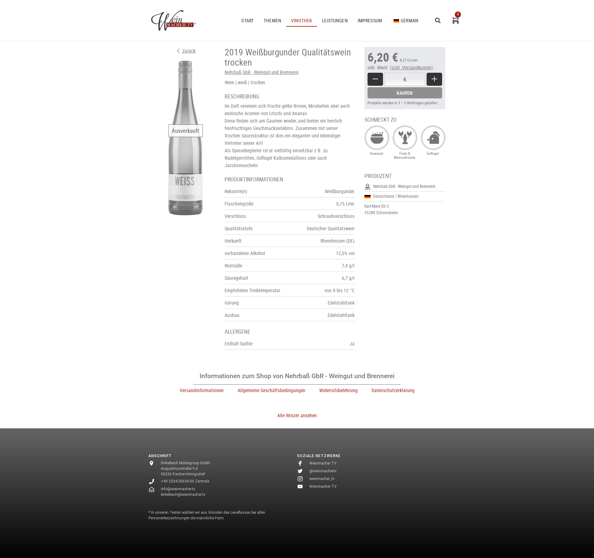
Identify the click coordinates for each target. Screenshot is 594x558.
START (247, 20)
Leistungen (335, 20)
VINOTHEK (301, 20)
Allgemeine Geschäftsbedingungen (271, 390)
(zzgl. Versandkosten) (411, 67)
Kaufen (405, 92)
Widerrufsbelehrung (338, 390)
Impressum (370, 20)
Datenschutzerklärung (393, 390)
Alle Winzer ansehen (297, 415)
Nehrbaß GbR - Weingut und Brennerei (262, 72)
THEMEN (272, 20)
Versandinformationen (202, 390)
